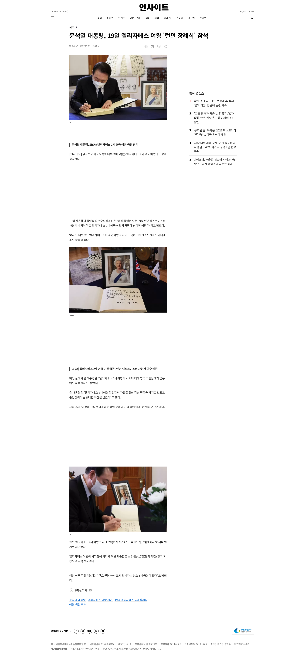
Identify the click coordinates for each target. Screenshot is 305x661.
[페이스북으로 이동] (76, 631)
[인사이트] (154, 7)
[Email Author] (90, 590)
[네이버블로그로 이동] (103, 631)
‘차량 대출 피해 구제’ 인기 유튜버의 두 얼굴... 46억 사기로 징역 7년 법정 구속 (215, 147)
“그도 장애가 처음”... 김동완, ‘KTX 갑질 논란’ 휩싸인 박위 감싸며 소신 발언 (214, 117)
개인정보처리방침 (59, 648)
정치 (147, 18)
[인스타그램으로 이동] (89, 631)
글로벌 (191, 18)
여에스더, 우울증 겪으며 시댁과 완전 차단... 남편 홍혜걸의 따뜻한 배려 (215, 161)
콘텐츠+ (204, 18)
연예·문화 (135, 18)
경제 (99, 18)
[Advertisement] (118, 190)
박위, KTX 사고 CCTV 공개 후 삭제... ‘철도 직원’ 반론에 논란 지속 (215, 103)
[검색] (252, 18)
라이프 (109, 18)
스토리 (179, 18)
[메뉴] (52, 18)
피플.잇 (167, 18)
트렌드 (121, 18)
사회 (156, 18)
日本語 (251, 11)
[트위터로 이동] (83, 631)
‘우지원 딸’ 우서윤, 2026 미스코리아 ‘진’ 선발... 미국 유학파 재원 (215, 132)
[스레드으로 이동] (96, 631)
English (243, 11)
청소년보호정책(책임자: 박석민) (85, 648)
